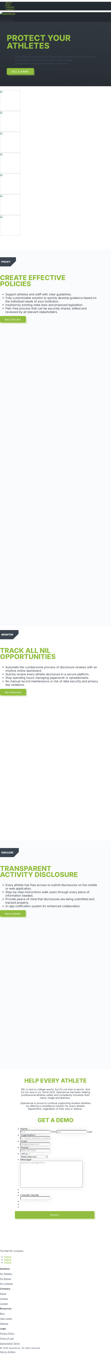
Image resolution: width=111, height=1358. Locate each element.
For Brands (5, 1278)
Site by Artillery (8, 1352)
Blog (7, 5)
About (8, 3)
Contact (10, 9)
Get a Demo (13, 913)
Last (89, 1131)
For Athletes (6, 1273)
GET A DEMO (20, 71)
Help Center (6, 1318)
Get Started (13, 692)
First (53, 1131)
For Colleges (6, 1283)
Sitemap (4, 1323)
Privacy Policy (7, 1333)
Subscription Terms (10, 1343)
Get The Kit (13, 319)
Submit (54, 1215)
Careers (9, 7)
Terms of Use (7, 1338)
